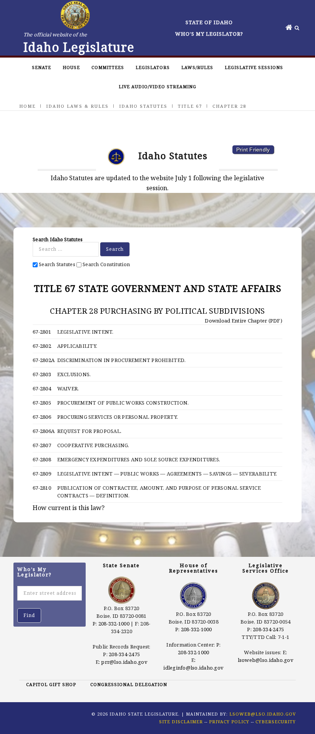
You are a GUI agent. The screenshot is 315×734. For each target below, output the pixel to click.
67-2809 (42, 473)
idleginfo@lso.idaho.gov (193, 667)
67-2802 (42, 345)
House (71, 67)
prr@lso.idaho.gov (124, 661)
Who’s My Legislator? (209, 33)
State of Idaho (209, 22)
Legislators (153, 67)
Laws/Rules (197, 67)
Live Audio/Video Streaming (157, 86)
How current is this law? (68, 508)
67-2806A (44, 431)
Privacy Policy (229, 721)
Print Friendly (253, 149)
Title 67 (190, 106)
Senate (41, 67)
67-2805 (42, 402)
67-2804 (42, 388)
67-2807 (42, 445)
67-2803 (42, 374)
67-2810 (42, 487)
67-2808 (42, 459)
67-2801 (42, 331)
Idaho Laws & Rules (77, 106)
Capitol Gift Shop (51, 684)
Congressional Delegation (128, 684)
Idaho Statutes (143, 106)
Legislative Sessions (254, 67)
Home (27, 106)
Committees (107, 67)
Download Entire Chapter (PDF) (243, 320)
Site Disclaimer (181, 721)
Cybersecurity (275, 721)
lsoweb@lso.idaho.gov (265, 660)
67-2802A (44, 360)
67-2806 (42, 416)
